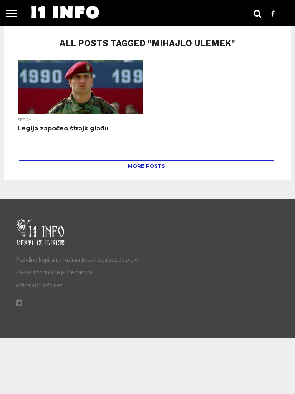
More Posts (146, 166)
